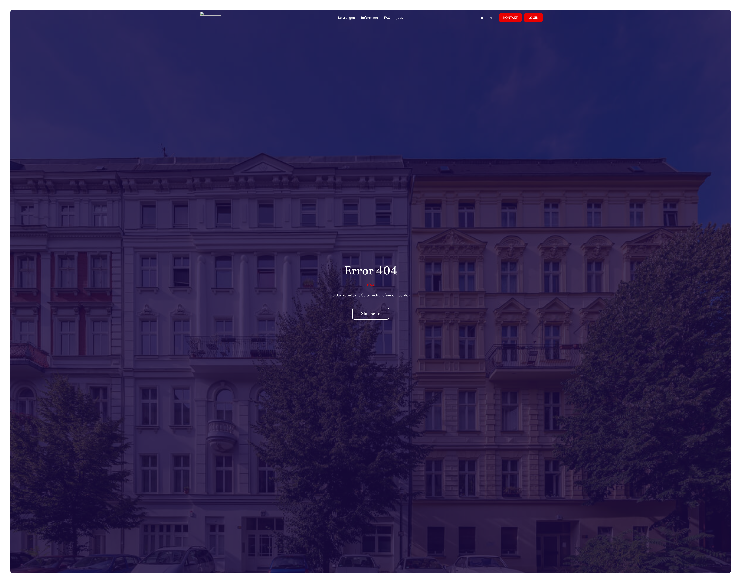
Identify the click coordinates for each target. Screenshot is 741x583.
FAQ (387, 17)
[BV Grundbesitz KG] (210, 17)
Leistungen (346, 17)
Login (533, 17)
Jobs (400, 17)
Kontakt (510, 17)
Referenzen (369, 17)
